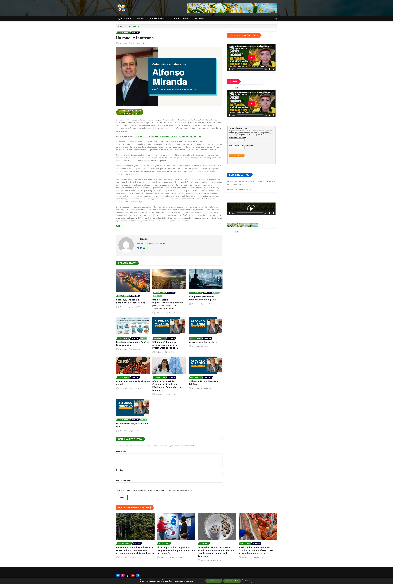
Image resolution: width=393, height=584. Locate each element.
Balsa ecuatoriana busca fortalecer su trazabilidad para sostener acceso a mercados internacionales (135, 550)
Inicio (120, 26)
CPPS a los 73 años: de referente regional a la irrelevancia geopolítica (165, 345)
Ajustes (247, 581)
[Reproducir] (230, 69)
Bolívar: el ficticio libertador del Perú (204, 382)
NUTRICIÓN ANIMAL (158, 19)
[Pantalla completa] (273, 69)
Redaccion (123, 307)
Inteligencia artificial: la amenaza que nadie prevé (202, 298)
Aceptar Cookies (213, 581)
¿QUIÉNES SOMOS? (125, 19)
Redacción (123, 43)
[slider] (250, 212)
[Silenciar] (270, 69)
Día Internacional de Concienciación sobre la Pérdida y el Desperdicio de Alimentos (167, 385)
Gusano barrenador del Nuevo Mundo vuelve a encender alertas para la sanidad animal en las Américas (216, 551)
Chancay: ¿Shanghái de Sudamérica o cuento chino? (131, 301)
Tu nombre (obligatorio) (237, 137)
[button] (251, 209)
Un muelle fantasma (131, 26)
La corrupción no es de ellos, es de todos (133, 382)
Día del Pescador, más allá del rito (132, 425)
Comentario (121, 451)
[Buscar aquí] (276, 19)
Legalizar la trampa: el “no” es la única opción (132, 343)
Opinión (186, 19)
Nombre (120, 470)
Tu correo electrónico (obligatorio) (241, 145)
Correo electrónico (124, 480)
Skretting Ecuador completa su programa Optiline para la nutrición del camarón (176, 550)
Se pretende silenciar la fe (203, 342)
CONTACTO (199, 19)
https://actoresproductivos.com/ (154, 243)
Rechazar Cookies (232, 581)
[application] (251, 57)
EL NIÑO (175, 19)
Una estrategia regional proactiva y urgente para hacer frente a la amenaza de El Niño (167, 304)
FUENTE (119, 226)
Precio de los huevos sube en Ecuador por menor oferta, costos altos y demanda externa (257, 550)
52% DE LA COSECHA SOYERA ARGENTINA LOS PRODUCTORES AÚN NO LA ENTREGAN (168, 136)
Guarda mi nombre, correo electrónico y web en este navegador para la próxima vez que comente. (157, 490)
